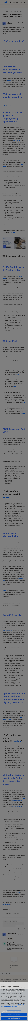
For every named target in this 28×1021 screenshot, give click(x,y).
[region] (14, 1001)
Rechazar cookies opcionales (14, 1014)
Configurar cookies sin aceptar (14, 1010)
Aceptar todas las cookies (14, 1018)
